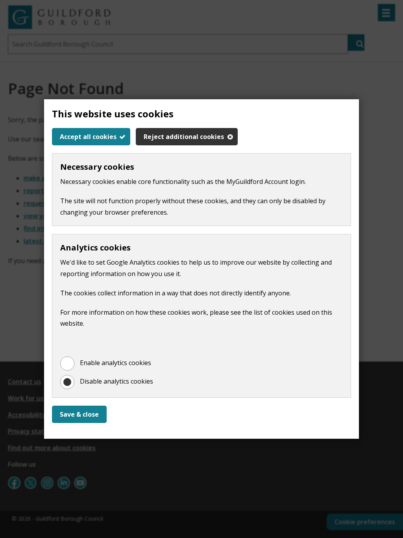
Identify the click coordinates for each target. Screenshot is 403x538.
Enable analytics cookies (115, 362)
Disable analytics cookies (116, 381)
